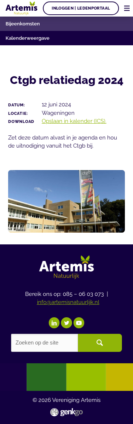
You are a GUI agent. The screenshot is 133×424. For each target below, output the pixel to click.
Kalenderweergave (28, 38)
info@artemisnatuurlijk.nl (68, 302)
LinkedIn (54, 322)
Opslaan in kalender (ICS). (74, 121)
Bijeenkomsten (23, 23)
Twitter (66, 322)
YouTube (79, 322)
